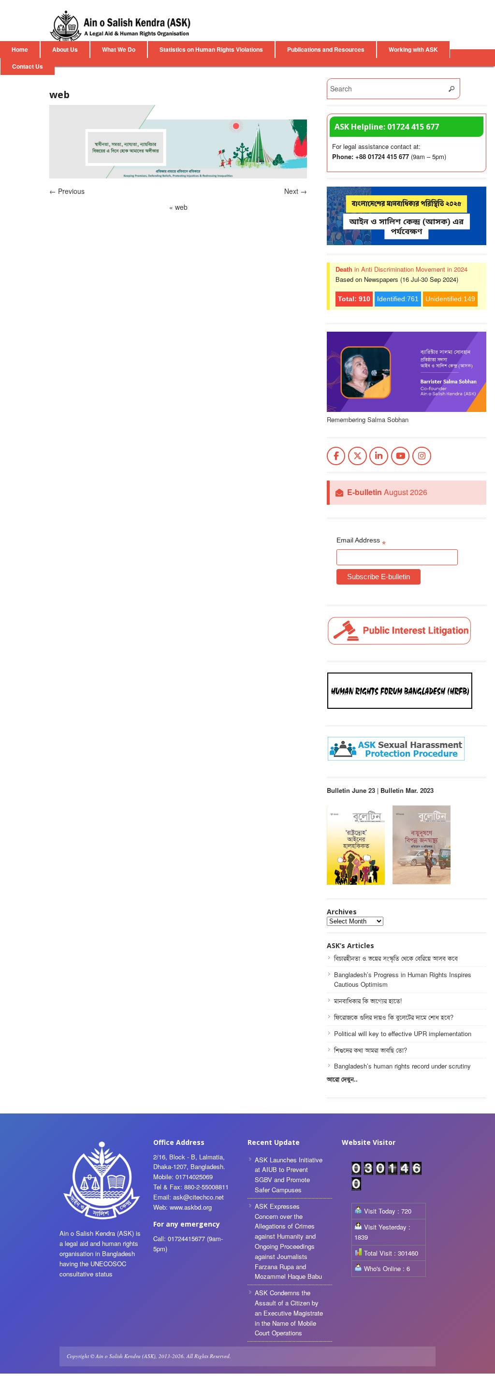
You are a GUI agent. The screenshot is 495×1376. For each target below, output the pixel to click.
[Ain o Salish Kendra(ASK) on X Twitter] (357, 456)
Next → (295, 191)
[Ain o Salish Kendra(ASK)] (121, 27)
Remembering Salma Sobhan (367, 419)
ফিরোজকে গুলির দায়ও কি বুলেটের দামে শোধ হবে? (393, 1017)
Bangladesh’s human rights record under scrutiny (402, 1065)
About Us (65, 49)
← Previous (67, 191)
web (178, 207)
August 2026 (387, 492)
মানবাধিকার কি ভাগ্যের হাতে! (368, 1000)
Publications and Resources (325, 49)
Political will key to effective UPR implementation (402, 1033)
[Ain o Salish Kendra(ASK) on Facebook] (336, 456)
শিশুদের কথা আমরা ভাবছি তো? (370, 1049)
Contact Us (27, 66)
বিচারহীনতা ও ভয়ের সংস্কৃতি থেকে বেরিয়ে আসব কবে (396, 958)
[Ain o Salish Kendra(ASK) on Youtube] (400, 456)
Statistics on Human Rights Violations (211, 49)
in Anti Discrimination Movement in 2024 (401, 269)
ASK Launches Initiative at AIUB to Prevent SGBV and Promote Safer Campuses (288, 1174)
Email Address (361, 542)
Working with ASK (413, 49)
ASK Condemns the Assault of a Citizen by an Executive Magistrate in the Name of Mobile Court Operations (289, 1312)
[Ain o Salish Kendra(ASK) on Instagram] (421, 456)
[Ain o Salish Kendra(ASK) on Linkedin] (378, 456)
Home (20, 49)
